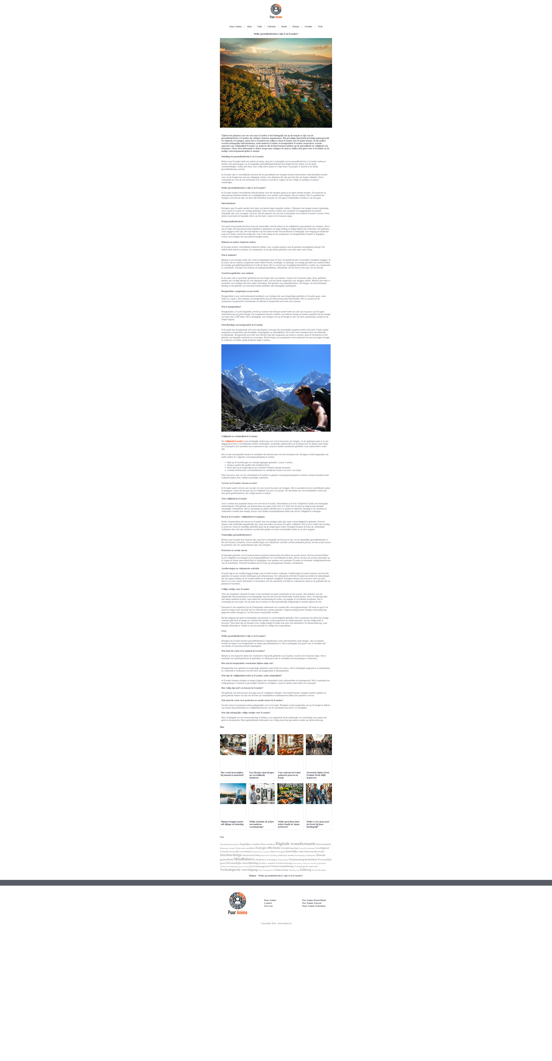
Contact (268, 903)
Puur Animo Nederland (313, 906)
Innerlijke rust (294, 851)
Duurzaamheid (323, 844)
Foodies (308, 26)
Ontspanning (283, 860)
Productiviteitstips (284, 863)
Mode (284, 26)
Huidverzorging (277, 851)
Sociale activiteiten (318, 863)
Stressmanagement (260, 866)
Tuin (259, 26)
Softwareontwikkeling (229, 866)
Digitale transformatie (296, 843)
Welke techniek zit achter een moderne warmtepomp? (261, 824)
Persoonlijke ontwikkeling (242, 863)
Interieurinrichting (251, 855)
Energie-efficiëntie (267, 848)
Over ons (268, 906)
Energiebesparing (289, 848)
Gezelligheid (322, 848)
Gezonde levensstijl (229, 851)
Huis (249, 26)
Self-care (306, 863)
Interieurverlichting (269, 855)
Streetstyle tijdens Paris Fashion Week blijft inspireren (318, 775)
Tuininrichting (281, 870)
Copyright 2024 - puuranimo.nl (276, 923)
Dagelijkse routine (250, 844)
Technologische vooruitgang (239, 869)
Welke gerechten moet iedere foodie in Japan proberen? (288, 824)
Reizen (296, 26)
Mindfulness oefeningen (266, 859)
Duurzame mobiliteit (245, 848)
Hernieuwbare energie (260, 852)
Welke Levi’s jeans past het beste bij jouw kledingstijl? (318, 824)
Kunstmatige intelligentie (305, 855)
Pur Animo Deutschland (314, 900)
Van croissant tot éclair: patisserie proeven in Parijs (289, 775)
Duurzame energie (227, 848)
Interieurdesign (231, 855)
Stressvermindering (282, 866)
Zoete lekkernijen (319, 870)
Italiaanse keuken (286, 855)
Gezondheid (245, 851)
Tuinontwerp (294, 870)
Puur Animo (236, 26)
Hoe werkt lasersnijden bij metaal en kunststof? (232, 773)
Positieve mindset (267, 863)
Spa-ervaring (243, 866)
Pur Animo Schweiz (312, 903)
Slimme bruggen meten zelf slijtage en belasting (232, 822)
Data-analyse (268, 844)
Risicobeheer (297, 863)
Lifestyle (272, 26)
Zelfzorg (305, 869)
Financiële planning (307, 848)
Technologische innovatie (306, 866)
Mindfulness (244, 859)
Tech (320, 26)
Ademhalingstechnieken (229, 844)
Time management (265, 870)
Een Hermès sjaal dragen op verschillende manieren (261, 775)
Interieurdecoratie (314, 851)
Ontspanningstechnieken (303, 859)
